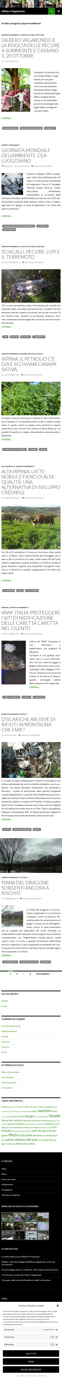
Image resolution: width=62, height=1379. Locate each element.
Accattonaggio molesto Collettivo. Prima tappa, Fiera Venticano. (30, 1269)
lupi (5, 337)
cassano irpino (10, 128)
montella (42, 1127)
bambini (44, 1110)
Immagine (8, 166)
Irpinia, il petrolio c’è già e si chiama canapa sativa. (28, 364)
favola (46, 1117)
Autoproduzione (8, 1082)
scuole (41, 1140)
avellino (34, 1111)
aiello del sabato (31, 1107)
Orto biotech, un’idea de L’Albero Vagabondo (21, 1275)
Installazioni (6, 1189)
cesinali (11, 1116)
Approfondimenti (10, 35)
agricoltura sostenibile (15, 449)
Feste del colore (8, 1179)
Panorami (5, 1041)
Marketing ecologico (31, 354)
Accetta (31, 1353)
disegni (29, 1116)
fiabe (40, 1120)
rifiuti (37, 829)
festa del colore (11, 1120)
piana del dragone (29, 962)
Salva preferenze (31, 1369)
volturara (11, 1144)
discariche (19, 1116)
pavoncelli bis (26, 1131)
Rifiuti (23, 714)
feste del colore (29, 1120)
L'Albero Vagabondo (13, 11)
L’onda (4, 1052)
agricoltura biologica (16, 1107)
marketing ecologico (21, 1127)
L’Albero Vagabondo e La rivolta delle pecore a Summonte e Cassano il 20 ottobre (30, 48)
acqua (7, 829)
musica (48, 1127)
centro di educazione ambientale (19, 226)
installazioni (40, 1124)
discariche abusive (22, 829)
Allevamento (8, 466)
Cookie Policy (20, 1375)
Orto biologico (7, 1077)
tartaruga (39, 697)
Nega (31, 1361)
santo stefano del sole (22, 1139)
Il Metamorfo (7, 1184)
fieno (20, 590)
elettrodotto (39, 1117)
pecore (14, 337)
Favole (4, 1006)
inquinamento (10, 962)
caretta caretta (11, 697)
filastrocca (47, 1120)
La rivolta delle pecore (32, 35)
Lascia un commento (43, 166)
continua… (6, 117)
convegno (43, 226)
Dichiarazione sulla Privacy (37, 1375)
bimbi (54, 1111)
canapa (33, 449)
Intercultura (6, 1087)
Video (4, 1169)
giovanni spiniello (16, 1124)
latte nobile (32, 590)
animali (15, 1111)
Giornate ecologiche (10, 1195)
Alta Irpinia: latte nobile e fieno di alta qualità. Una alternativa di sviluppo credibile (30, 481)
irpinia (43, 449)
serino (49, 1139)
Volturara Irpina (25, 1143)
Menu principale (58, 11)
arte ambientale (25, 1111)
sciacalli (26, 337)
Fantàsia (5, 1047)
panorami (17, 1131)
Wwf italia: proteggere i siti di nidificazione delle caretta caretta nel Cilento (30, 620)
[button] (57, 1305)
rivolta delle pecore (29, 1135)
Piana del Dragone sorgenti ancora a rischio (25, 888)
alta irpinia (9, 590)
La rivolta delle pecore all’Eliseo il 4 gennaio (20, 1256)
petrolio (37, 1130)
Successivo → (44, 974)
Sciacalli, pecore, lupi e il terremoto (30, 254)
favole (54, 1115)
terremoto (39, 337)
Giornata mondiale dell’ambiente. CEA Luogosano (25, 155)
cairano (4, 1117)
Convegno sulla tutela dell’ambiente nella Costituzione (25, 1280)
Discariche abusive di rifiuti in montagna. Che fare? (28, 724)
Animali (5, 607)
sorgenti (46, 962)
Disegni (4, 1001)
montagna (34, 1127)
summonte (50, 128)
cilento (26, 697)
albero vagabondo (46, 1107)
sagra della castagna (31, 128)
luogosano (9, 229)
